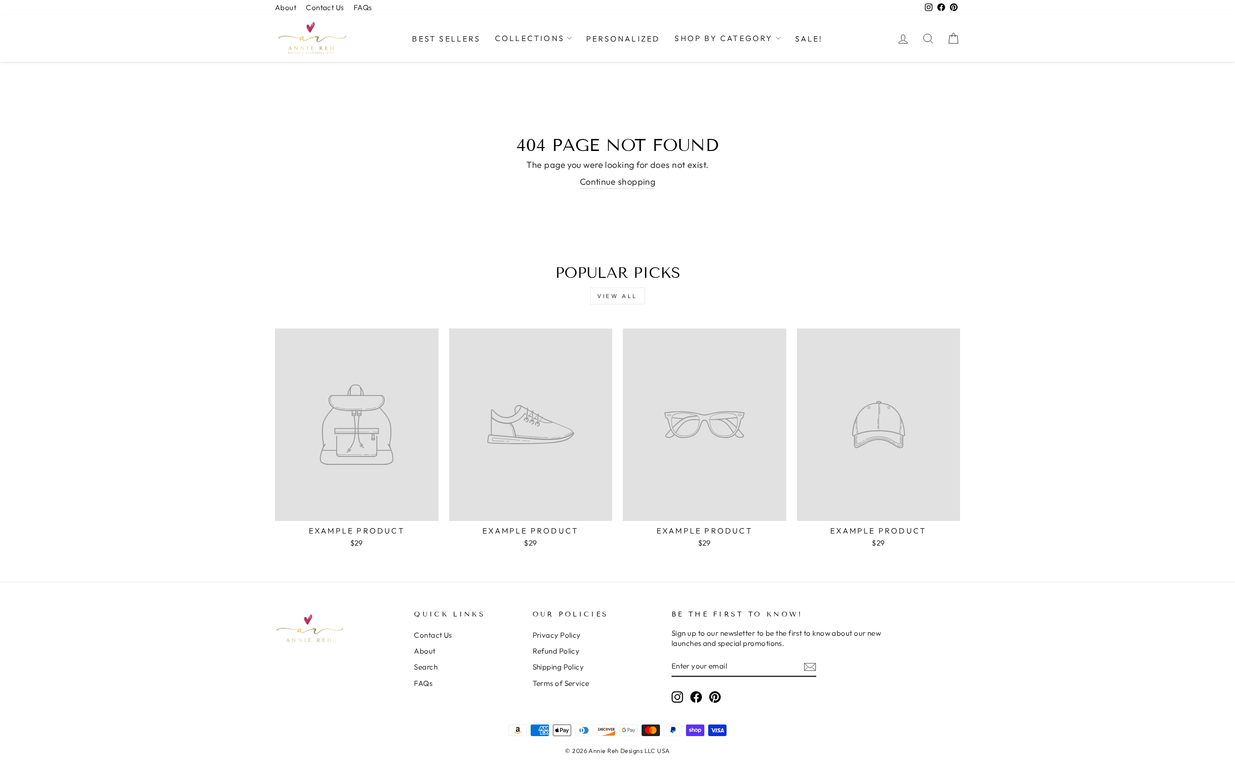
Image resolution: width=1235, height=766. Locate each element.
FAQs (363, 7)
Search (426, 666)
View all (617, 296)
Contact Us (325, 7)
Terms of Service (561, 683)
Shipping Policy (558, 666)
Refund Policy (556, 651)
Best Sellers (446, 38)
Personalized (623, 38)
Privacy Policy (557, 635)
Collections (529, 38)
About (285, 7)
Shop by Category (723, 38)
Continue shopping (618, 181)
